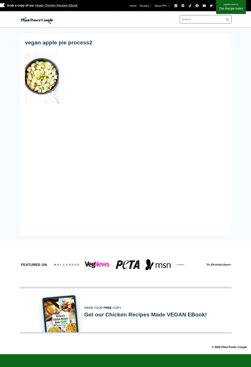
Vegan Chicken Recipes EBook (56, 5)
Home (133, 5)
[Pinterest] (183, 6)
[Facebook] (197, 6)
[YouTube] (204, 6)
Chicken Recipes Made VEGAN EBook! (156, 314)
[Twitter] (211, 6)
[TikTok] (190, 6)
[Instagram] (176, 6)
